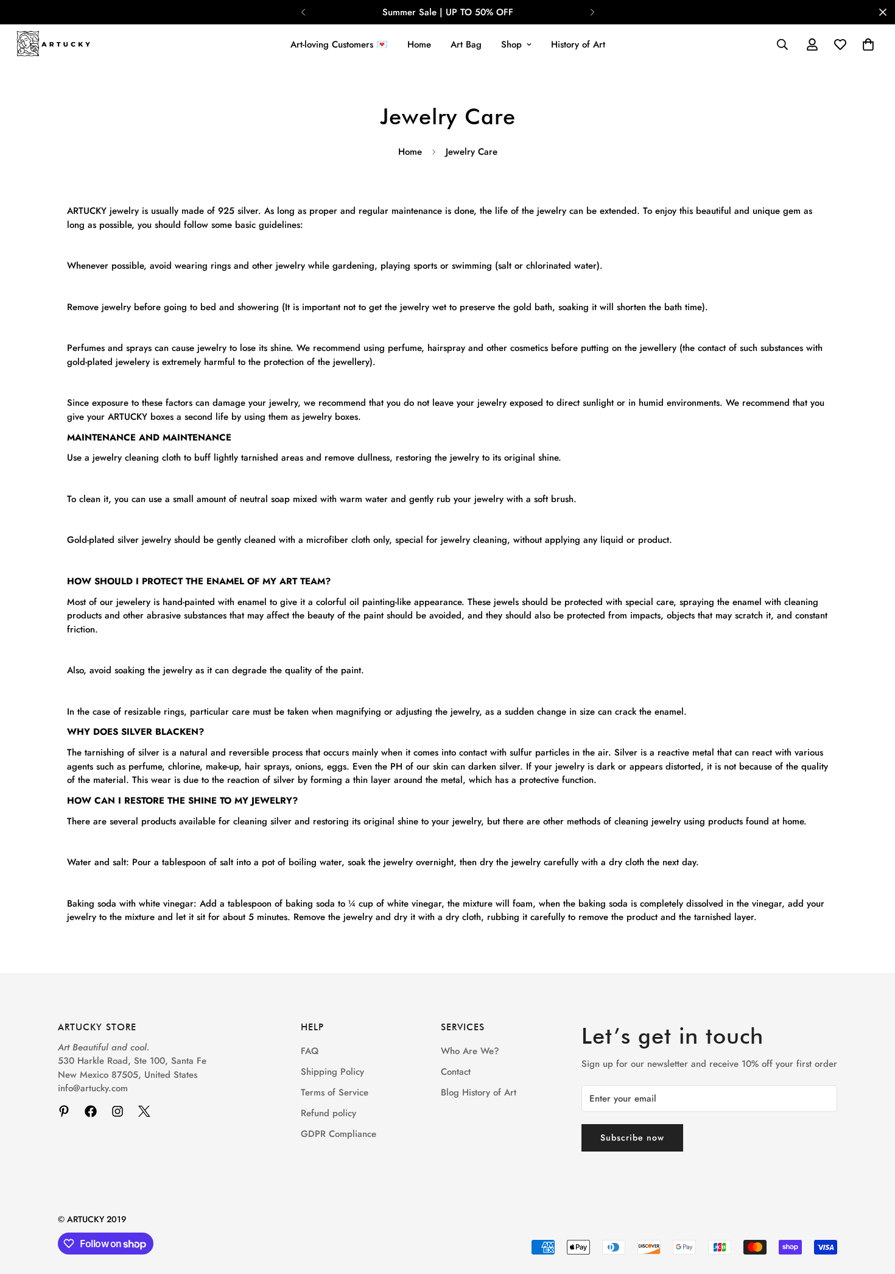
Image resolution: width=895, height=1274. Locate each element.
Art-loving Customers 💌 (339, 44)
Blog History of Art (478, 1092)
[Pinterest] (64, 1111)
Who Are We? (470, 1051)
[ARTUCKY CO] (53, 44)
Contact (456, 1071)
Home (419, 44)
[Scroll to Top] (871, 1208)
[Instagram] (117, 1111)
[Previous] (303, 12)
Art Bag (466, 44)
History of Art (578, 44)
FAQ (309, 1051)
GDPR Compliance (338, 1134)
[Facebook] (91, 1111)
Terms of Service (334, 1092)
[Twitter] (144, 1111)
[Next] (592, 12)
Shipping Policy (332, 1071)
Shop (511, 44)
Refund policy (328, 1113)
